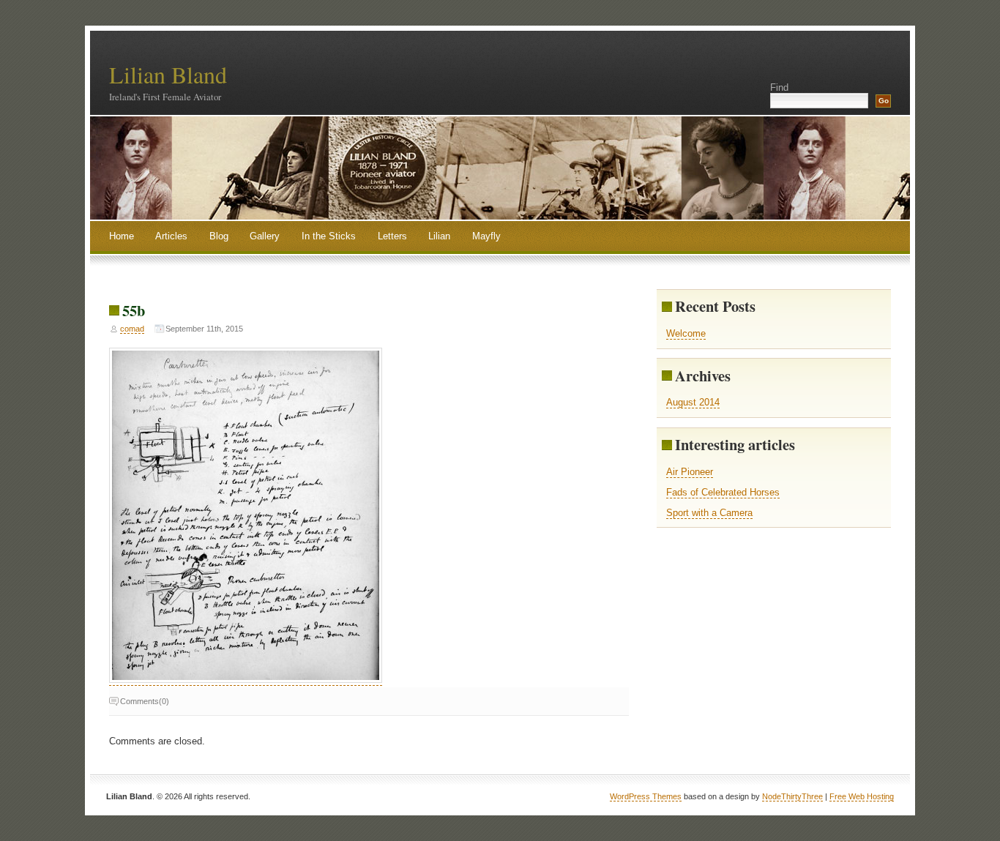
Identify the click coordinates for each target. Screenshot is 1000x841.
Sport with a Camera (709, 512)
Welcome (686, 333)
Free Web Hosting (861, 796)
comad (132, 328)
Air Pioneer (689, 471)
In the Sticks (329, 236)
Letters (392, 236)
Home (121, 236)
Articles (171, 236)
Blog (218, 236)
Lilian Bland (168, 74)
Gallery (265, 236)
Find (779, 87)
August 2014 (693, 402)
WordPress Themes (646, 796)
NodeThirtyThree (792, 796)
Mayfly (486, 236)
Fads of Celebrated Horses (723, 492)
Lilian (439, 236)
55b (133, 310)
